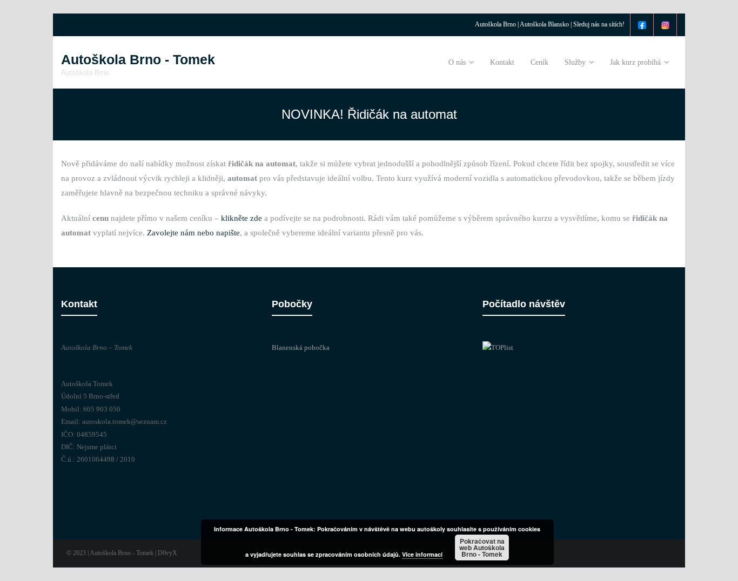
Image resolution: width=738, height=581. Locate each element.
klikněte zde (241, 218)
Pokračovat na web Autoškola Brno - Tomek (482, 547)
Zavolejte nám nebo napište (193, 232)
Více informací (422, 554)
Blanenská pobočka (301, 347)
